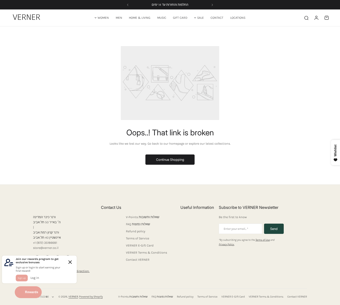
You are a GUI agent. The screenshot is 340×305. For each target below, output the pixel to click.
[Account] (316, 17)
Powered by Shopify (91, 296)
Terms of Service (137, 238)
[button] (128, 5)
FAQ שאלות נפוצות (138, 224)
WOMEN (103, 18)
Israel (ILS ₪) (41, 296)
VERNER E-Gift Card (139, 245)
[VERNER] (27, 17)
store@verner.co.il (45, 248)
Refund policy (135, 231)
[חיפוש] (306, 17)
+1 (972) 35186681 (45, 243)
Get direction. (80, 271)
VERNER (73, 296)
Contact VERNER (138, 259)
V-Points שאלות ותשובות (142, 217)
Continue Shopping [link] (170, 160)
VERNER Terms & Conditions (146, 252)
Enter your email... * (236, 229)
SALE (200, 18)
